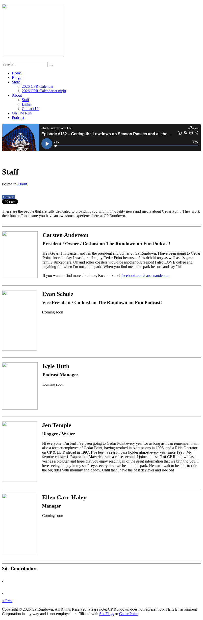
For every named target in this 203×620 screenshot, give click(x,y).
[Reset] (51, 65)
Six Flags (106, 614)
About (22, 184)
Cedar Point (128, 614)
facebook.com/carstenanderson (145, 275)
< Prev (7, 601)
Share (8, 197)
